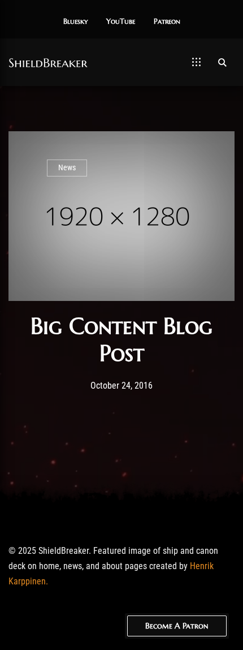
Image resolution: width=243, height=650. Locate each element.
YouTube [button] (120, 21)
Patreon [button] (167, 21)
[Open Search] (222, 62)
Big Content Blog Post (121, 339)
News (67, 168)
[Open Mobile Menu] (196, 62)
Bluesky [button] (75, 21)
